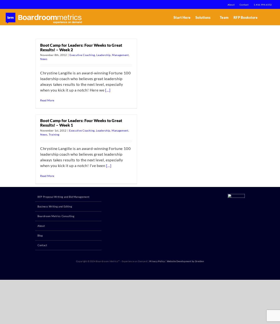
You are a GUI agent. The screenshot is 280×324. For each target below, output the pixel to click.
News (43, 59)
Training (54, 134)
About (41, 225)
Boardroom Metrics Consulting (56, 216)
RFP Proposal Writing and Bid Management (63, 196)
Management (120, 55)
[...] (107, 90)
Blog (40, 235)
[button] (268, 17)
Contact (42, 245)
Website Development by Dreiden (185, 261)
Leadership (103, 55)
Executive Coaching (82, 55)
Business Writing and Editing (55, 206)
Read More (47, 100)
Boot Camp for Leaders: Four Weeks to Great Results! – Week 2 (81, 47)
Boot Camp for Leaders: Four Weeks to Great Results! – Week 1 (81, 122)
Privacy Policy (157, 261)
